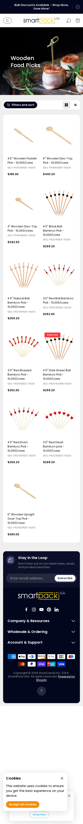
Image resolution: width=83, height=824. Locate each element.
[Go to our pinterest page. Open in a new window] (49, 609)
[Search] (69, 20)
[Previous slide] (10, 7)
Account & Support (25, 642)
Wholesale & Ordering (27, 631)
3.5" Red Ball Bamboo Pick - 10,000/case (58, 300)
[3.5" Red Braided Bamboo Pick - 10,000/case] (24, 348)
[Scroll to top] (41, 691)
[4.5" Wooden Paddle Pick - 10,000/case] (24, 136)
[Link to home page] (41, 596)
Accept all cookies (22, 804)
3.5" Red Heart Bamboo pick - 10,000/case (53, 446)
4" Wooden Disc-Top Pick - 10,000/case (22, 228)
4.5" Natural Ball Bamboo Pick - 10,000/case (19, 302)
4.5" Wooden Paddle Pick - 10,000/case (22, 160)
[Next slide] (72, 7)
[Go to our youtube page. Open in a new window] (41, 609)
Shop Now (39, 814)
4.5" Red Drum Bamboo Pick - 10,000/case (18, 446)
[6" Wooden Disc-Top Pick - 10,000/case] (59, 136)
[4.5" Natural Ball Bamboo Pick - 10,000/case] (24, 276)
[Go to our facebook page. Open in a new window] (26, 609)
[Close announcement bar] (77, 7)
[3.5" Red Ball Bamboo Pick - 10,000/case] (59, 276)
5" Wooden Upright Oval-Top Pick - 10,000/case (21, 519)
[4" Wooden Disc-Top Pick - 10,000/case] (24, 204)
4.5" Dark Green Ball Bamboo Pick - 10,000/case (57, 374)
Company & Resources (28, 621)
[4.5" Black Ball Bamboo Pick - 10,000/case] (59, 204)
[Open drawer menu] (7, 20)
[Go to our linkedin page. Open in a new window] (56, 609)
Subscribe (65, 578)
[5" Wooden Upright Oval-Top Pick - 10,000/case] (24, 492)
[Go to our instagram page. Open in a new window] (34, 609)
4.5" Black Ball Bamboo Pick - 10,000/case (53, 230)
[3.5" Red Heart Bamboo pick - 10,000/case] (59, 420)
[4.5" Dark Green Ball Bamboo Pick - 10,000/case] (59, 348)
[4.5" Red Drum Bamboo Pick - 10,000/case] (24, 420)
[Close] (69, 795)
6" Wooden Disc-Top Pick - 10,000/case (58, 160)
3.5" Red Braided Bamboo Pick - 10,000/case (19, 374)
